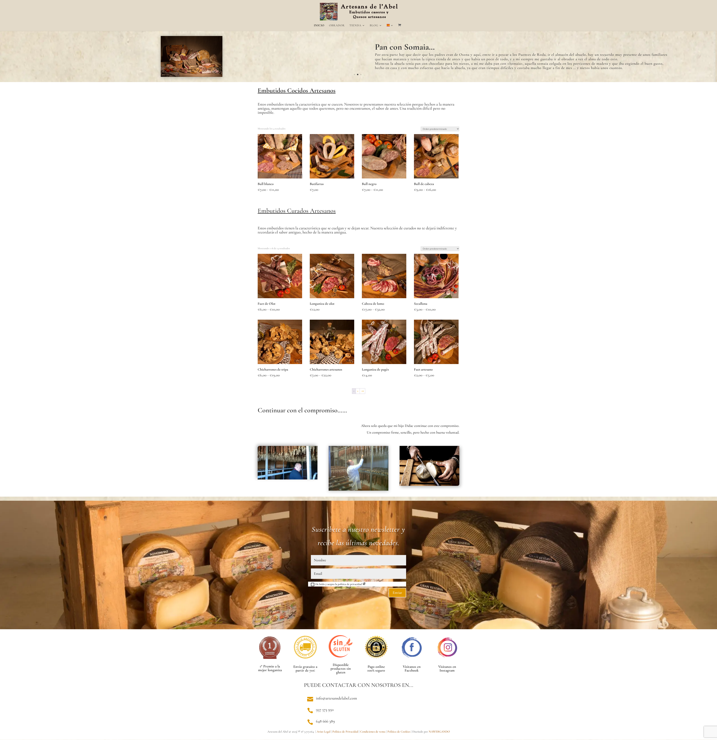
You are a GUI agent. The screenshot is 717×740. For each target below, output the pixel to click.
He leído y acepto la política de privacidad (339, 584)
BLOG (374, 25)
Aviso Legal (323, 731)
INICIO (319, 25)
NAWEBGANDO (439, 731)
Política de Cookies (398, 731)
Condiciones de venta (372, 731)
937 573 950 (325, 709)
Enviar (397, 592)
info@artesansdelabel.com (336, 698)
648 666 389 (325, 721)
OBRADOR (337, 25)
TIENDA (355, 25)
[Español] (390, 27)
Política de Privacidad (345, 731)
